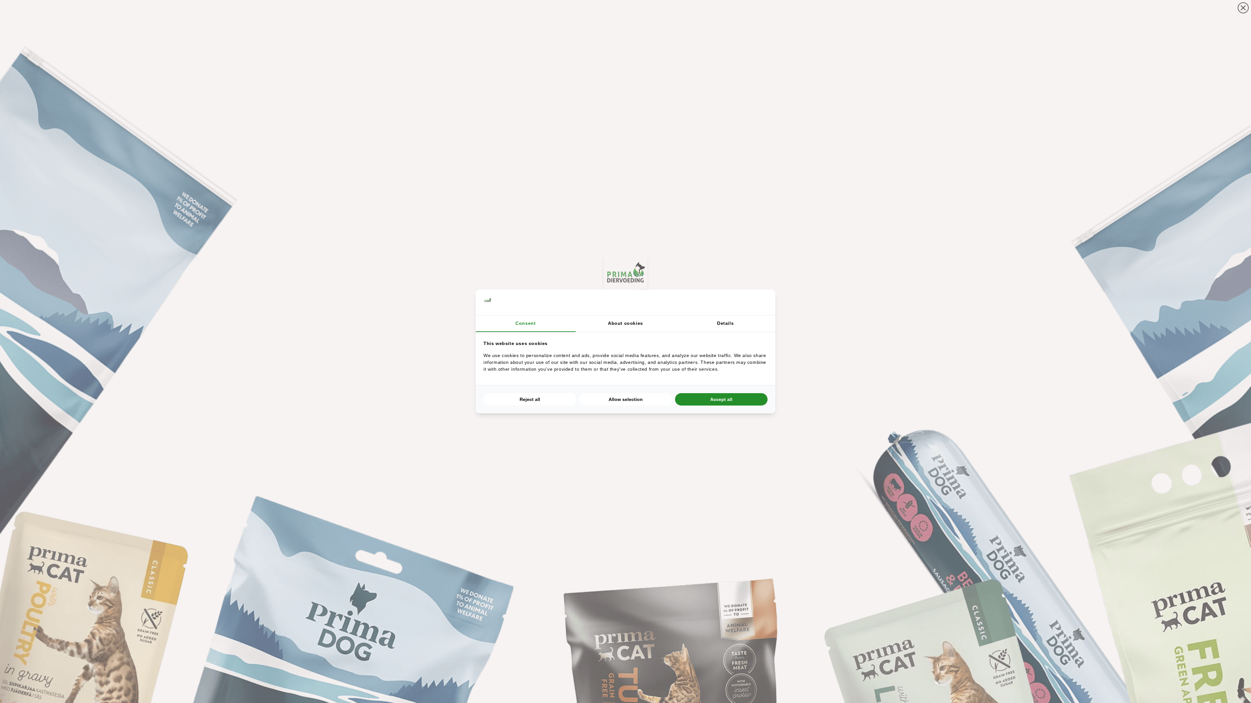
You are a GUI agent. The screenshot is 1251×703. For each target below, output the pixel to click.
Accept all (721, 399)
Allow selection (626, 399)
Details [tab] (725, 323)
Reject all (530, 399)
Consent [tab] (525, 323)
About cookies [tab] (625, 323)
